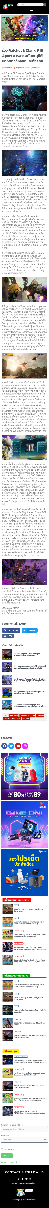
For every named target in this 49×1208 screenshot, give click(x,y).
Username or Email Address (12, 1125)
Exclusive (13, 715)
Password (5, 1136)
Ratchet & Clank (27, 715)
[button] (31, 9)
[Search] (44, 4)
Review (26, 718)
